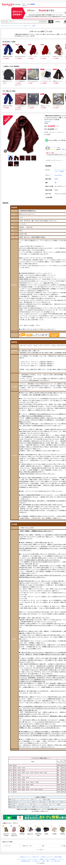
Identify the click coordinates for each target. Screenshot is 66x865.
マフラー (29, 25)
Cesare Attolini (47, 121)
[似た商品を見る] (5, 151)
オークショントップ (5, 25)
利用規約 (42, 859)
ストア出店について (36, 861)
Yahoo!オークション (25, 857)
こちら (61, 160)
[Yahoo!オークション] (11, 4)
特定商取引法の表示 (25, 861)
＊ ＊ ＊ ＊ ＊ (54, 147)
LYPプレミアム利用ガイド (51, 859)
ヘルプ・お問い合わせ (55, 861)
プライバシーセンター (33, 859)
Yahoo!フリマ (35, 857)
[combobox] (20, 21)
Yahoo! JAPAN (57, 857)
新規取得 (33, 4)
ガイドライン (61, 859)
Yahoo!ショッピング (47, 857)
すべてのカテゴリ (43, 21)
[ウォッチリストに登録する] (12, 53)
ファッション (14, 25)
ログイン (24, 5)
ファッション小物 (22, 25)
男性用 (33, 25)
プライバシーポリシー (22, 859)
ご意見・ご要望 (45, 861)
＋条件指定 (57, 21)
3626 (60, 149)
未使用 (56, 179)
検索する (51, 21)
